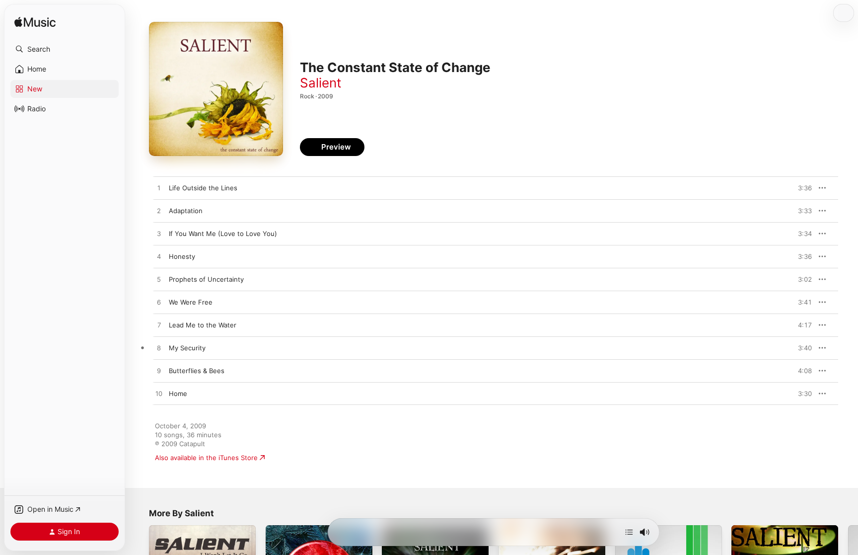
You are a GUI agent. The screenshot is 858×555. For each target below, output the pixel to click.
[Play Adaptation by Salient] (159, 211)
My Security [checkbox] (187, 348)
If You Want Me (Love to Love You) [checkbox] (223, 234)
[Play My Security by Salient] (159, 348)
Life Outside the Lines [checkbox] (203, 188)
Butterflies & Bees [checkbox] (196, 371)
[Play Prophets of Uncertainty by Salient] (159, 279)
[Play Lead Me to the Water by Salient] (159, 325)
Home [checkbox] (178, 393)
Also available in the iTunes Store (206, 458)
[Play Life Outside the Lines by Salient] (159, 188)
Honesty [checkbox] (182, 256)
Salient (320, 82)
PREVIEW (801, 188)
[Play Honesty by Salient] (159, 256)
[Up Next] (629, 532)
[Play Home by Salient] (159, 394)
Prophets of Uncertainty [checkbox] (206, 279)
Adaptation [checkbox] (186, 211)
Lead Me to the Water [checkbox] (202, 325)
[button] (64, 49)
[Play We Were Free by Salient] (159, 302)
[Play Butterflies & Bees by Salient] (159, 371)
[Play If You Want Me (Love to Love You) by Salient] (159, 234)
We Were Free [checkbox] (191, 302)
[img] (35, 22)
